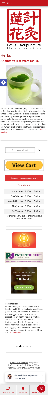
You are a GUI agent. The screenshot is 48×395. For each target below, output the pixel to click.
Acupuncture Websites (19, 362)
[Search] (39, 150)
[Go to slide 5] (30, 346)
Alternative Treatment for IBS (20, 60)
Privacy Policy (33, 368)
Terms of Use (21, 368)
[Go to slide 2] (20, 346)
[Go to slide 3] (23, 346)
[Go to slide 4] (27, 346)
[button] (3, 82)
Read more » (15, 332)
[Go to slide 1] (16, 346)
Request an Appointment (24, 177)
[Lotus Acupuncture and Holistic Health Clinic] (24, 29)
